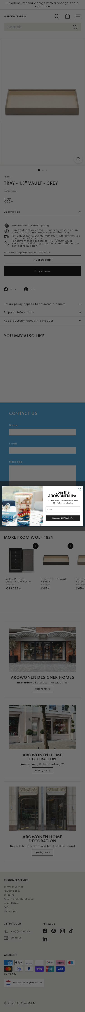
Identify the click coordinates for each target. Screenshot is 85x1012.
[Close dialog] (80, 488)
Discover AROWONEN (62, 518)
